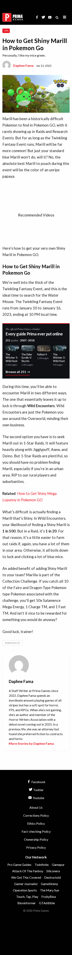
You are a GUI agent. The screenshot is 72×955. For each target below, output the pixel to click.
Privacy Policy (36, 847)
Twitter (38, 790)
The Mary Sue (49, 890)
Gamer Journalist (26, 884)
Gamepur (58, 864)
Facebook (38, 782)
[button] (64, 17)
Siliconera (53, 871)
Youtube (38, 798)
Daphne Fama (23, 65)
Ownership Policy (36, 839)
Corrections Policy (36, 815)
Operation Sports (25, 890)
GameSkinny (49, 884)
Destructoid (52, 877)
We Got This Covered (26, 877)
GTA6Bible (47, 903)
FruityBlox (48, 896)
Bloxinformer (26, 903)
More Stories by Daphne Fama (31, 743)
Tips (6, 30)
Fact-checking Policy (36, 831)
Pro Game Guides (19, 864)
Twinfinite (42, 864)
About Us (36, 807)
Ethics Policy (36, 823)
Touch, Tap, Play (27, 896)
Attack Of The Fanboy (27, 871)
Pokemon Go (12, 643)
